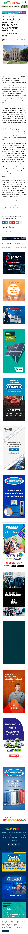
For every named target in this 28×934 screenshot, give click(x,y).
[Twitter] (6, 222)
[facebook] (9, 844)
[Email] (17, 222)
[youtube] (15, 844)
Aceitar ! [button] (5, 931)
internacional (18, 216)
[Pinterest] (13, 222)
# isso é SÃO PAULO (14, 17)
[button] (2, 2)
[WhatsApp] (10, 222)
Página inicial (5, 17)
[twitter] (12, 844)
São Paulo (13, 218)
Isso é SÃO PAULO (6, 218)
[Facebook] (3, 222)
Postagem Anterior (7, 247)
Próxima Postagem (21, 247)
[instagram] (19, 844)
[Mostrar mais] (20, 222)
